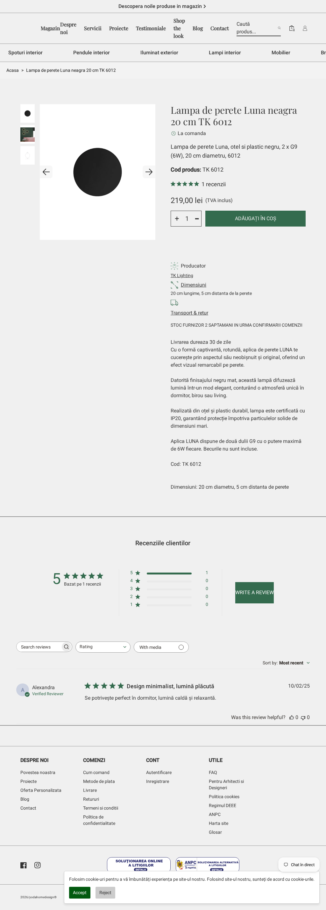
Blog (24, 799)
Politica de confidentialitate (99, 820)
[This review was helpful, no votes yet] (291, 717)
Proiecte (28, 781)
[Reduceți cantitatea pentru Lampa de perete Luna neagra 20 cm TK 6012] (197, 219)
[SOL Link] (139, 865)
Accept (80, 892)
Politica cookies (224, 796)
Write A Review (254, 592)
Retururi (91, 799)
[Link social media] (23, 865)
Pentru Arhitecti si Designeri (226, 784)
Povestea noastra (37, 772)
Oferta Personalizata (40, 790)
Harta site (218, 823)
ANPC (215, 814)
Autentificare (159, 772)
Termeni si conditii (100, 808)
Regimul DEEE (222, 805)
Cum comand (96, 772)
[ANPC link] (207, 865)
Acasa (12, 70)
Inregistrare (157, 781)
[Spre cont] (305, 28)
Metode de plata (99, 781)
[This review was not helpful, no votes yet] (303, 717)
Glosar (215, 832)
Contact (28, 808)
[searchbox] (38, 647)
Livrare (90, 790)
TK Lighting (182, 275)
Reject (105, 892)
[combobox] (103, 647)
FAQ (213, 772)
